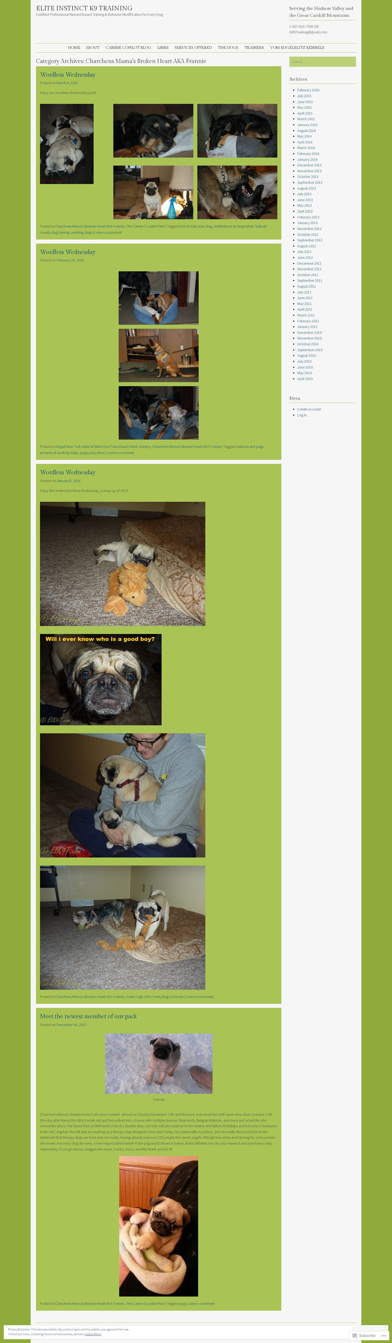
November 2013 (309, 171)
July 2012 (304, 251)
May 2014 (304, 136)
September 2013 (309, 182)
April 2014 (305, 142)
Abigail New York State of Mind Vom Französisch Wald (96, 446)
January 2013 (307, 222)
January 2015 (307, 124)
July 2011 (304, 292)
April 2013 (305, 211)
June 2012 (305, 257)
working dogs (81, 232)
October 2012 (307, 234)
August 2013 (306, 188)
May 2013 (304, 205)
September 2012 (309, 240)
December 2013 (309, 165)
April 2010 (305, 378)
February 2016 (308, 90)
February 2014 (308, 153)
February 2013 (308, 217)
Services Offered (193, 47)
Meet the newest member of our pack (88, 1016)
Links (163, 47)
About (92, 47)
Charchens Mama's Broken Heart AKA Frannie (89, 226)
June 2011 (305, 297)
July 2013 (304, 193)
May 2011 (304, 303)
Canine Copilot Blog (128, 47)
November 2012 (309, 228)
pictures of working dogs (59, 452)
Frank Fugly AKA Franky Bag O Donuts (155, 996)
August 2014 (306, 130)
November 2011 (309, 269)
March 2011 (306, 315)
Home (74, 47)
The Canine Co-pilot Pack (145, 226)
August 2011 (306, 286)
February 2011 (308, 321)
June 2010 (305, 367)
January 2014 (307, 159)
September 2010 (309, 349)
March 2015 (306, 118)
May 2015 (304, 107)
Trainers (254, 47)
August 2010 (306, 355)
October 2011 (307, 274)
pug (182, 1303)
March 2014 (306, 147)
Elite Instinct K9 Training (84, 8)
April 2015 (305, 113)
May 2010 (304, 372)
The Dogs (228, 47)
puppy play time (92, 452)
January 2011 (307, 326)
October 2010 (307, 344)
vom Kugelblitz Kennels (297, 47)
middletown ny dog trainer (233, 226)
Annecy (144, 446)
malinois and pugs (249, 446)
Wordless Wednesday (67, 75)
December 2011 (309, 263)
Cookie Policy (93, 1334)
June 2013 (305, 199)
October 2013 (307, 176)
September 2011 (309, 280)
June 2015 (305, 101)
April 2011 (305, 309)
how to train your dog (195, 226)
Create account (309, 409)
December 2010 (309, 332)
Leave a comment (108, 232)
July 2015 (304, 95)
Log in (302, 415)
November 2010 (309, 338)
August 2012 (306, 246)
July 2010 (304, 361)
